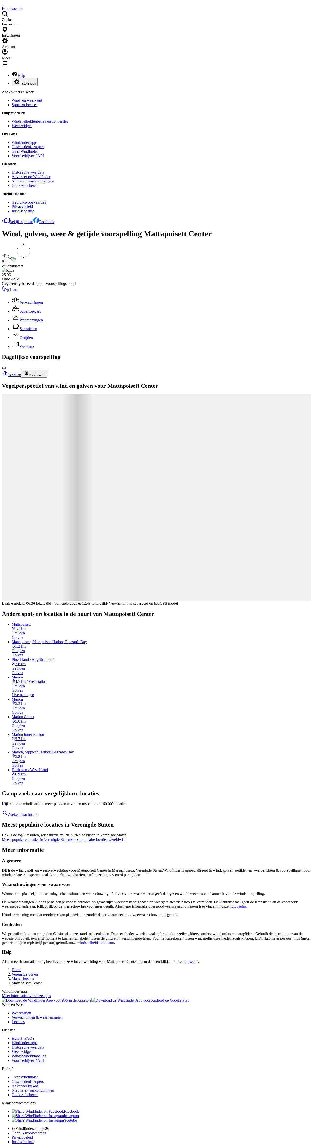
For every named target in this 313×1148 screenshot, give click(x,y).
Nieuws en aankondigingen (33, 181)
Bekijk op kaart (21, 222)
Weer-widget (22, 126)
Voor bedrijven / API (28, 156)
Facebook (46, 222)
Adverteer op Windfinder (31, 177)
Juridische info (23, 211)
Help (21, 75)
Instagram (71, 1116)
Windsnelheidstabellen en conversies (40, 121)
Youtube (70, 1120)
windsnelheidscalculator (95, 943)
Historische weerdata (28, 172)
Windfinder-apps (24, 142)
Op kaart (10, 290)
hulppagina (238, 906)
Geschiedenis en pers (28, 147)
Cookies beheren (25, 185)
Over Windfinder (25, 151)
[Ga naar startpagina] (2, 4)
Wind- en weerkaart (27, 100)
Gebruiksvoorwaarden (29, 202)
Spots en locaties (24, 105)
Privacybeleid (22, 207)
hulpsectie (190, 961)
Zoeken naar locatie (23, 814)
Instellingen (28, 83)
